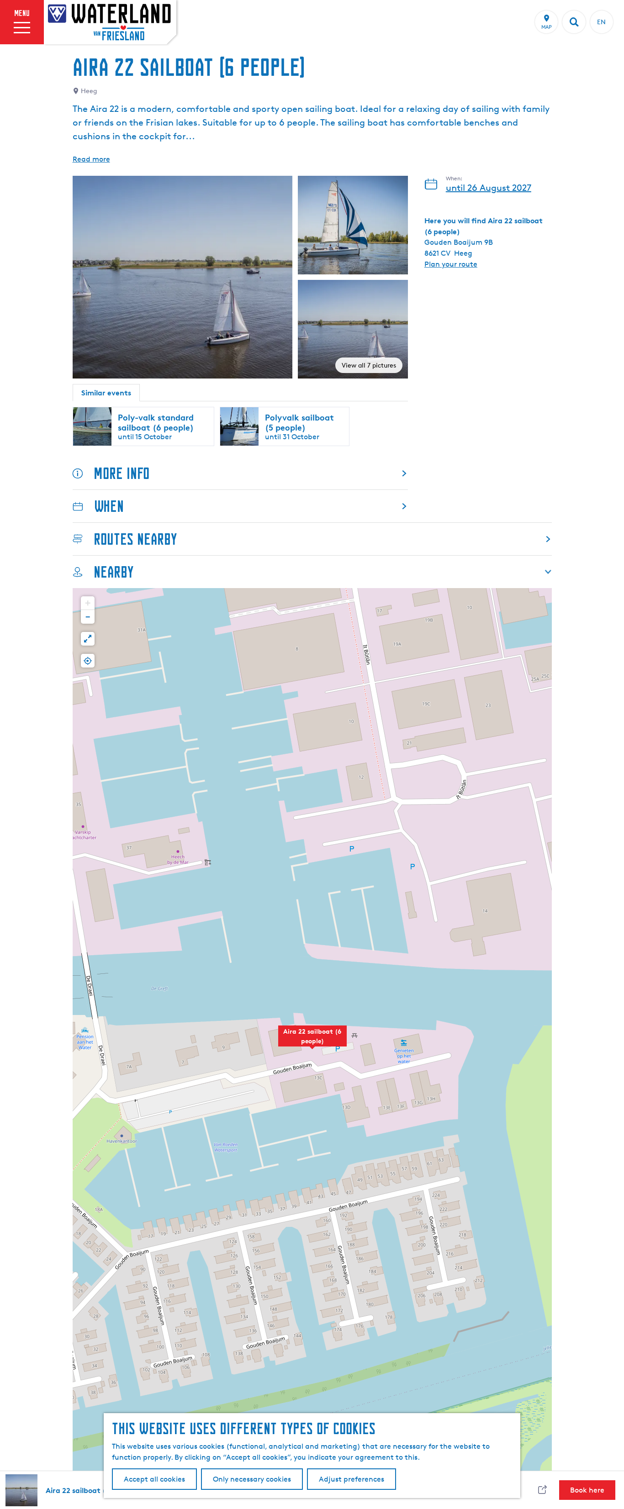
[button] (312, 1041)
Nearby (113, 572)
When (109, 506)
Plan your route (450, 264)
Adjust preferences (351, 1479)
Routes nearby (135, 539)
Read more (91, 159)
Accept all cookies (154, 1479)
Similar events (106, 392)
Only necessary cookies (252, 1479)
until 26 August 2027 (488, 187)
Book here (587, 1490)
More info (121, 473)
